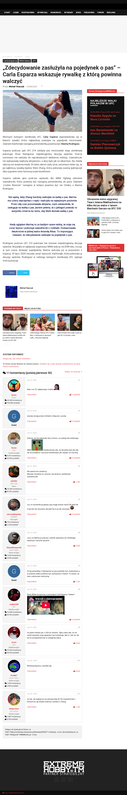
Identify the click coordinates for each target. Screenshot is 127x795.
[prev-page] (4, 343)
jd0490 (14, 481)
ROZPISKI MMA (28, 12)
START (7, 12)
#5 (79, 499)
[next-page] (8, 343)
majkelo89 (14, 604)
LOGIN (16, 12)
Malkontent (14, 709)
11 (41, 86)
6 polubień (75, 458)
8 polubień (75, 514)
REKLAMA (111, 12)
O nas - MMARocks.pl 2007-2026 (14, 793)
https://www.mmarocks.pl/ (28, 292)
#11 (79, 694)
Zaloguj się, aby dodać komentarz (16, 358)
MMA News (24, 60)
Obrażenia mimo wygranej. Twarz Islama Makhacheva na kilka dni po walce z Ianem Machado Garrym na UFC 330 (104, 204)
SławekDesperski (14, 547)
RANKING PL (56, 12)
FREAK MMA (89, 12)
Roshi (14, 395)
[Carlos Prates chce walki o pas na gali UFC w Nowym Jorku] (69, 322)
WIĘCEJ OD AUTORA (32, 309)
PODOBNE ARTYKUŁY (12, 309)
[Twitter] (122, 1)
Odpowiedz (31, 394)
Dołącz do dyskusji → (73, 372)
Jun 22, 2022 (32, 660)
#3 (79, 433)
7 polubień (75, 394)
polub (77, 546)
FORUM (100, 12)
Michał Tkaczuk (16, 86)
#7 (79, 566)
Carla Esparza (18, 57)
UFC (34, 60)
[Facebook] (114, 1)
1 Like (77, 482)
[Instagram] (118, 1)
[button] (121, 13)
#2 (79, 411)
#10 (78, 660)
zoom (14, 642)
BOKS (78, 12)
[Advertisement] (63, 34)
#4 (79, 466)
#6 (79, 532)
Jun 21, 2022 (32, 380)
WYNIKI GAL (42, 12)
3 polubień (75, 619)
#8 (79, 589)
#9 (79, 627)
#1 (79, 380)
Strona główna (7, 57)
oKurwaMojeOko (14, 514)
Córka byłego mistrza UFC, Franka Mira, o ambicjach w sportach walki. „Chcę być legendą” (42, 335)
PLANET (14, 675)
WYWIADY (68, 12)
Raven (14, 448)
